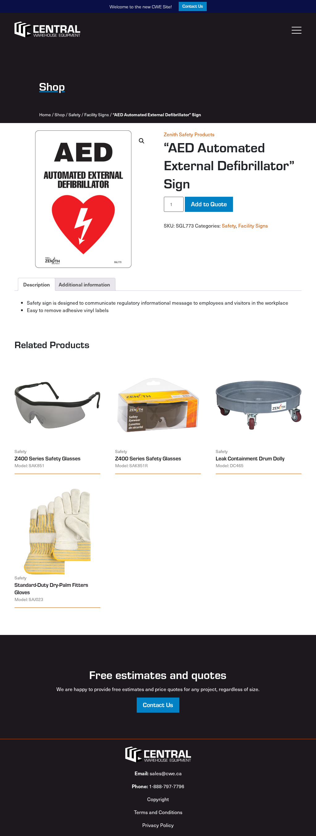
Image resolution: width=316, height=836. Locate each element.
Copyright (158, 799)
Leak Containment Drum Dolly (250, 458)
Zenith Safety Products (189, 134)
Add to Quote (209, 204)
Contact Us (192, 6)
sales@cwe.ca (158, 773)
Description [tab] (36, 284)
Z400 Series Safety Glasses (48, 458)
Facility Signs (96, 114)
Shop (60, 114)
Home (45, 114)
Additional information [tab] (84, 284)
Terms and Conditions (158, 812)
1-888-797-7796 (158, 786)
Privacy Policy (158, 825)
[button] (141, 140)
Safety (75, 114)
